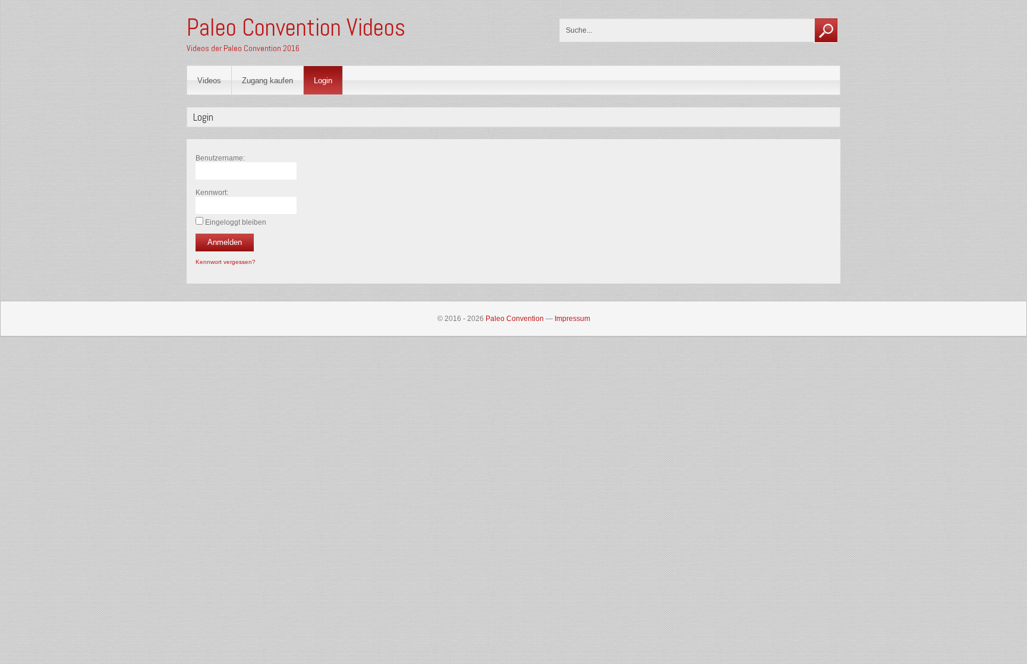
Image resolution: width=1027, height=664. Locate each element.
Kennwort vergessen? (226, 262)
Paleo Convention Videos (296, 27)
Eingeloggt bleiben (235, 222)
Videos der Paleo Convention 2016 (243, 48)
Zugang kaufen (267, 80)
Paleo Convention (515, 318)
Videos (209, 80)
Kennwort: (212, 192)
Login (323, 80)
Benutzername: (220, 158)
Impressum (572, 318)
